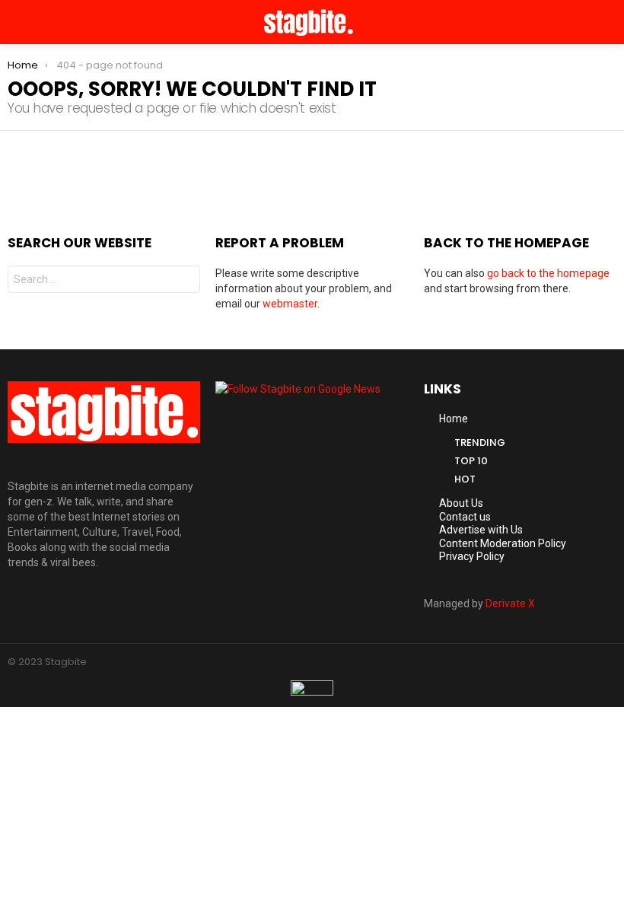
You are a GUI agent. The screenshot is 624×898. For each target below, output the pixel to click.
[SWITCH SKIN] (590, 22)
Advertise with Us (481, 530)
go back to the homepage (548, 273)
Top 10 (471, 461)
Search (185, 281)
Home (453, 418)
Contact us (465, 517)
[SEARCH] (610, 22)
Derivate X (510, 603)
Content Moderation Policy (502, 543)
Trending (479, 442)
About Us (461, 503)
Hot (465, 479)
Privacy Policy (472, 556)
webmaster (290, 304)
